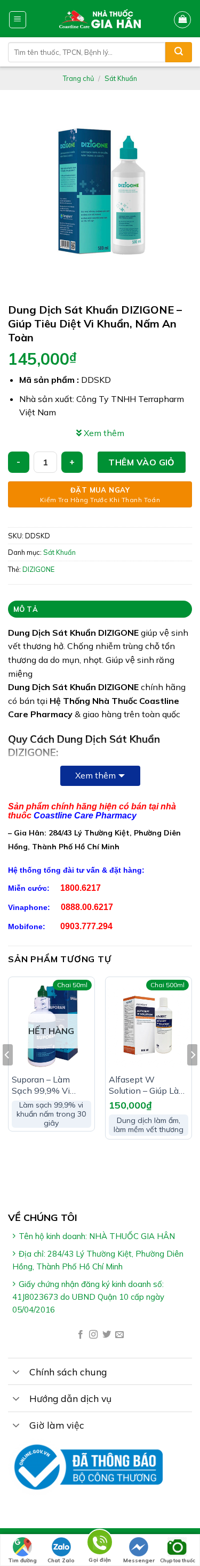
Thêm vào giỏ (141, 462)
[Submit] (178, 52)
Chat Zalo (61, 1560)
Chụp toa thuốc (177, 1560)
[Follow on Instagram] (93, 1335)
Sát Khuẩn (121, 78)
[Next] (192, 1076)
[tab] (100, 609)
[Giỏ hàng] (182, 19)
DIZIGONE (38, 569)
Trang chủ (78, 78)
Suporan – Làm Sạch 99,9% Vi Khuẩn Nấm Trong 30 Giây (48, 1085)
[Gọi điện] (100, 1544)
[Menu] (18, 19)
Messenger (139, 1560)
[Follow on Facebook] (80, 1335)
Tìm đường (22, 1560)
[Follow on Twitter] (106, 1335)
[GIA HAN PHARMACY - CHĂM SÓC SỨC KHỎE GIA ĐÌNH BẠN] (100, 18)
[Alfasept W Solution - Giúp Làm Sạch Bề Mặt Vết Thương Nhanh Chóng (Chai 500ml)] (148, 1025)
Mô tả (25, 609)
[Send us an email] (119, 1335)
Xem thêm (95, 775)
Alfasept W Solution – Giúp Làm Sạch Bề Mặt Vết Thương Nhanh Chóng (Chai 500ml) (147, 1085)
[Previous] (7, 1076)
